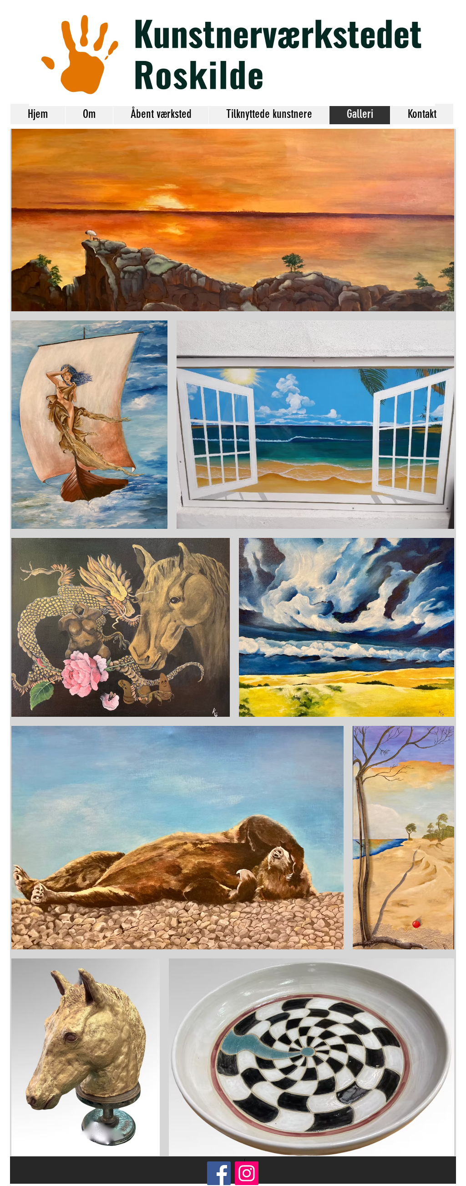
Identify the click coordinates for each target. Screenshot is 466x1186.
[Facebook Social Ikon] (219, 1173)
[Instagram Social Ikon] (246, 1173)
